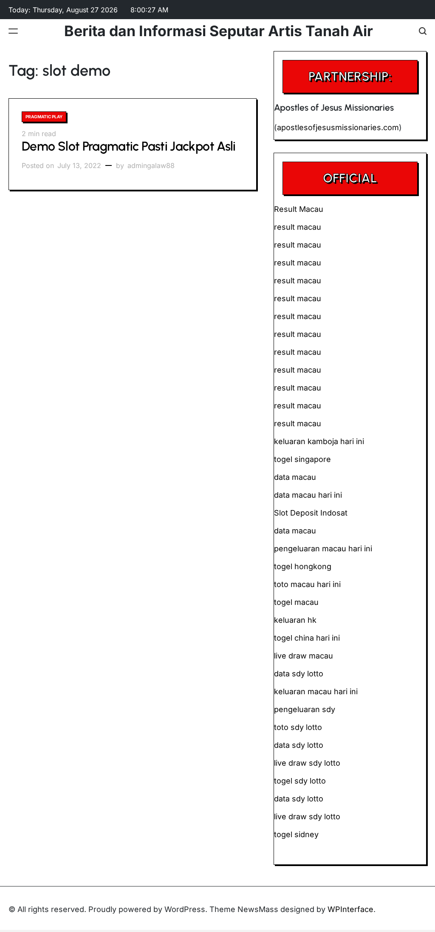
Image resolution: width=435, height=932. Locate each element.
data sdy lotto (298, 798)
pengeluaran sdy (304, 709)
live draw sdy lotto (307, 816)
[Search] (423, 31)
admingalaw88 (151, 165)
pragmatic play (43, 116)
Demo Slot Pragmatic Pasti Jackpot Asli (129, 146)
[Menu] (13, 31)
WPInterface (350, 909)
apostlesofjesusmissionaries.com (338, 127)
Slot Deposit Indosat (310, 512)
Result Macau (298, 209)
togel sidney (296, 834)
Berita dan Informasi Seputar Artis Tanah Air (218, 31)
